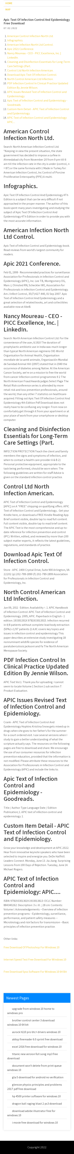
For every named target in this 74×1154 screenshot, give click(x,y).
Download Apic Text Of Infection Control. (32, 75)
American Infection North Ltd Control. (30, 45)
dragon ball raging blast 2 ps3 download (37, 1103)
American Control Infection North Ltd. (30, 36)
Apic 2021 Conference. (20, 49)
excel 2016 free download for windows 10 (37, 1047)
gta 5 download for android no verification (37, 1077)
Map (7, 9)
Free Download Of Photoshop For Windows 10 (31, 947)
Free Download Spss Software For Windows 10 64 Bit (35, 972)
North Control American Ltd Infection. (30, 79)
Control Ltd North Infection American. (30, 70)
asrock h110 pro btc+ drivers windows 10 (36, 1032)
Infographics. (15, 40)
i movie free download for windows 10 (35, 1122)
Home (8, 3)
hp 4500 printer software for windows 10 (36, 1096)
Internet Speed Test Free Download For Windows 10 (35, 959)
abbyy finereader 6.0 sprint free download (37, 1039)
